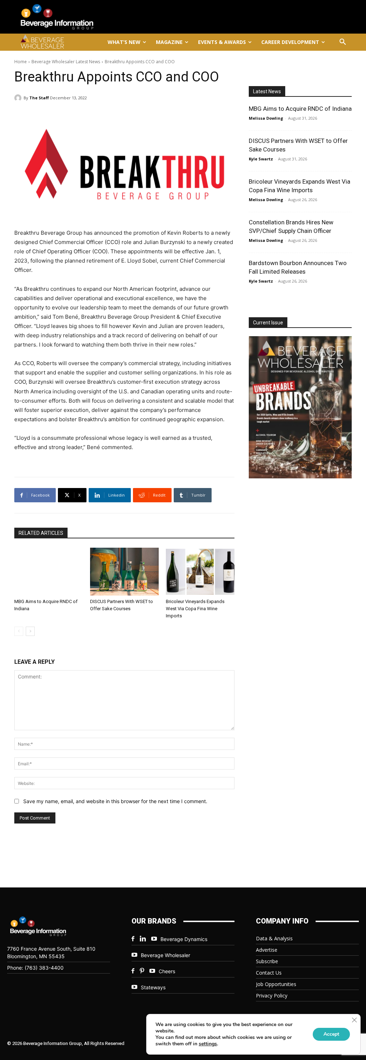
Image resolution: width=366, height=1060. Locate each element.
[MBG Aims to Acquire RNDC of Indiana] (48, 572)
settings (208, 1044)
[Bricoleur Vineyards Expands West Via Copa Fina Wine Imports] (200, 572)
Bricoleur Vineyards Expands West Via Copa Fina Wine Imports (195, 608)
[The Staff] (19, 97)
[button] (342, 42)
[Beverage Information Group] (69, 17)
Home (20, 62)
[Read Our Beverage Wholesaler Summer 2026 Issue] (302, 408)
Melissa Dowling (266, 118)
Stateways (153, 987)
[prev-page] (18, 631)
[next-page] (30, 631)
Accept (331, 1034)
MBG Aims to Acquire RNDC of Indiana (300, 108)
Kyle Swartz (261, 158)
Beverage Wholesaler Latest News (65, 62)
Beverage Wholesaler (165, 955)
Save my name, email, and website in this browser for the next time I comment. (115, 801)
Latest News (267, 91)
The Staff (39, 97)
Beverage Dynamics (183, 939)
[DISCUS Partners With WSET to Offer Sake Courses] (124, 572)
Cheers (167, 971)
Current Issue (268, 322)
